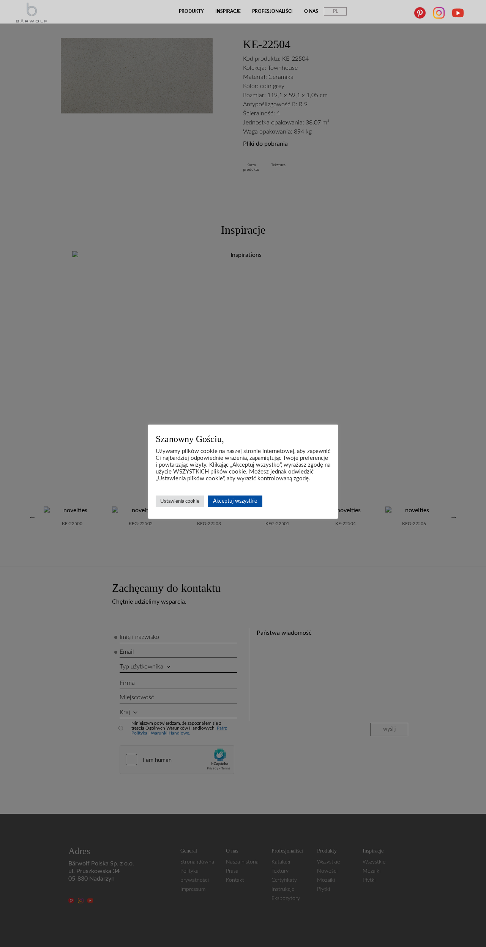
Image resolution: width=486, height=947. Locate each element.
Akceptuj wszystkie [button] (235, 501)
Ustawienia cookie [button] (179, 501)
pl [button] (335, 11)
